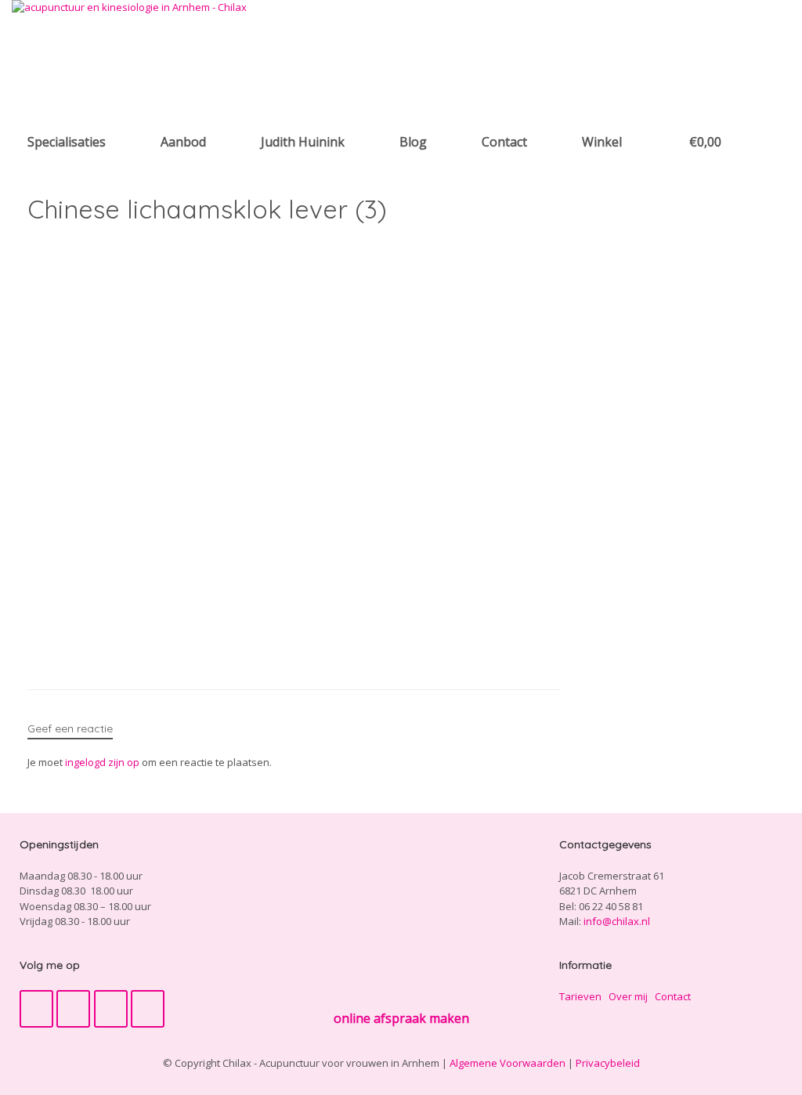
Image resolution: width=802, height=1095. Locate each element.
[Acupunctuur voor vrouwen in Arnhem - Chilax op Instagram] (111, 1009)
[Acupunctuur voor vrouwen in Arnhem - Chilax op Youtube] (73, 1009)
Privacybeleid (608, 1063)
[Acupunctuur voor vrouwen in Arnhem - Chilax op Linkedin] (147, 1009)
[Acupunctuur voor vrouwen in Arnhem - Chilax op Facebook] (36, 1009)
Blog (413, 141)
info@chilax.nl (616, 921)
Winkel (602, 141)
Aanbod (183, 141)
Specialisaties (66, 141)
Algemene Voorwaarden (507, 1063)
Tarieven (580, 996)
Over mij (628, 996)
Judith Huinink (303, 141)
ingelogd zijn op (102, 762)
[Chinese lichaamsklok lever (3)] (262, 647)
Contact (504, 141)
